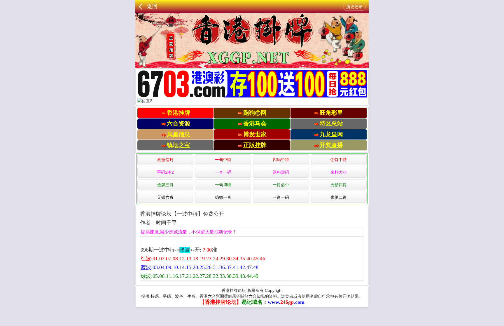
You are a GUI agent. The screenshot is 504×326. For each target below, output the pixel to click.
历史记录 (354, 6)
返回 (152, 6)
